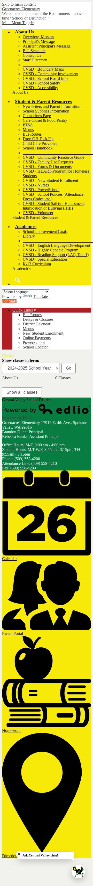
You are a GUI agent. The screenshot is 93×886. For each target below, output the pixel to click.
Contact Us (32, 55)
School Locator (35, 347)
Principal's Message (39, 41)
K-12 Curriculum (37, 264)
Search (17, 280)
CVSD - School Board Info (45, 78)
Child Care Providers (40, 143)
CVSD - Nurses (36, 185)
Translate (40, 296)
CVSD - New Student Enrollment (50, 180)
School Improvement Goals (45, 231)
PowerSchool (34, 342)
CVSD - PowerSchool (41, 189)
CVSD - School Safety (41, 83)
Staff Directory (35, 60)
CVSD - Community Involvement (50, 74)
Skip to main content (19, 4)
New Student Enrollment (43, 333)
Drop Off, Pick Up (38, 139)
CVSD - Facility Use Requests (48, 162)
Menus (28, 129)
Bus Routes (32, 134)
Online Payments (37, 338)
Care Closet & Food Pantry (45, 120)
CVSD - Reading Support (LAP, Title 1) (56, 254)
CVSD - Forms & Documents (47, 166)
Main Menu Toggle (18, 23)
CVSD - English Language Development (56, 245)
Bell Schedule (34, 51)
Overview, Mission (38, 37)
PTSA (28, 125)
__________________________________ (58, 64)
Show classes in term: (20, 360)
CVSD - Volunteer (38, 213)
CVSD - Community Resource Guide (53, 157)
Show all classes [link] (21, 392)
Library (29, 236)
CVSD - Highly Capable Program (50, 250)
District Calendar (36, 324)
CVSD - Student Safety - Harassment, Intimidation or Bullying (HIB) (54, 205)
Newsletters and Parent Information (51, 106)
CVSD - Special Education (45, 259)
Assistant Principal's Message (47, 46)
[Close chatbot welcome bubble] (19, 854)
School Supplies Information (46, 111)
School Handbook (37, 148)
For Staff (9, 301)
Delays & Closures (38, 319)
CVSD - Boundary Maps (43, 69)
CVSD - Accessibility (40, 88)
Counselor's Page (37, 116)
